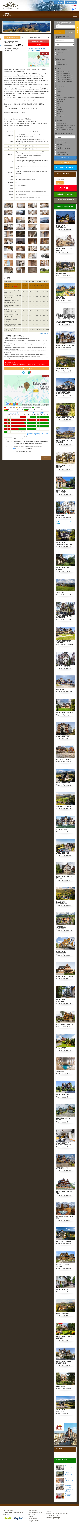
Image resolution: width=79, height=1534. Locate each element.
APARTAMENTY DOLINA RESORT (64, 466)
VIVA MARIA (60, 1071)
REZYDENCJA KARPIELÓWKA (61, 902)
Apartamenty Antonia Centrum (65, 1337)
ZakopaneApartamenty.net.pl (13, 1512)
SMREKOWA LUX (61, 1168)
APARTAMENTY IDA (62, 1290)
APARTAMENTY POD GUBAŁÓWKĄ (63, 226)
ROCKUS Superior (63, 783)
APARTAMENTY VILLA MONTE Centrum (63, 393)
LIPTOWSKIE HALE (62, 853)
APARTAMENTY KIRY (63, 1095)
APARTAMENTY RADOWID (65, 322)
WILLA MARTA (61, 1048)
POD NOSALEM (61, 274)
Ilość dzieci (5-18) (18, 438)
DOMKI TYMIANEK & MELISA (63, 1119)
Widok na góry (61, 99)
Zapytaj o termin (27, 368)
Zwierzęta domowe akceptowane (66, 97)
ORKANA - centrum (63, 666)
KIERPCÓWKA (61, 593)
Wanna (59, 91)
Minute (65, 187)
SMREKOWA (60, 689)
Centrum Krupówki (62, 123)
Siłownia (59, 109)
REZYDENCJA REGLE (63, 759)
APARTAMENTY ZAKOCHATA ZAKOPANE (64, 543)
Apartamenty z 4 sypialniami (65, 79)
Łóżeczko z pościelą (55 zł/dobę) (23, 451)
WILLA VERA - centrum (64, 1025)
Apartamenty (65, 168)
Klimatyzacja (60, 115)
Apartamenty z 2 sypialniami (65, 75)
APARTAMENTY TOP (63, 736)
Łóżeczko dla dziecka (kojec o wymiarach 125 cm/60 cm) (28, 446)
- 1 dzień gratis (65, 194)
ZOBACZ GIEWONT (62, 369)
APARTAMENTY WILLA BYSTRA (64, 877)
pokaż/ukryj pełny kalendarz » (38, 434)
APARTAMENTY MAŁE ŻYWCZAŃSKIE (63, 1362)
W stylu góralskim (62, 64)
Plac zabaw (60, 111)
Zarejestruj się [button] (70, 2)
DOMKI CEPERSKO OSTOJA (62, 1265)
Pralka (58, 113)
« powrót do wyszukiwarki (12, 37)
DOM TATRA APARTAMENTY (61, 298)
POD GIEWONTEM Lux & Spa (64, 1217)
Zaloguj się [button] (59, 2)
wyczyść (64, 162)
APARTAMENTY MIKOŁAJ (65, 713)
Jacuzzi (59, 107)
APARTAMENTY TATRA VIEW (64, 1192)
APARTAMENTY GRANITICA (61, 1000)
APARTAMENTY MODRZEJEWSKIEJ (62, 952)
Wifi (58, 93)
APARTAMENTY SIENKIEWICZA (61, 491)
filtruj (64, 158)
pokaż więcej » (44, 333)
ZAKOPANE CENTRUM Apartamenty (62, 149)
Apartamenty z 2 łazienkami (64, 81)
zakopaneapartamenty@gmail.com (57, 1513)
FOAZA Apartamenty (62, 154)
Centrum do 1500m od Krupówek (66, 125)
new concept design (53, 1518)
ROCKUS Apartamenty (63, 144)
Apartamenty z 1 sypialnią (64, 73)
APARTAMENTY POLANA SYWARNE (64, 441)
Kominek (59, 89)
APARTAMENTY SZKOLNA (65, 345)
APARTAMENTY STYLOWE (65, 417)
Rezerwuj (38, 45)
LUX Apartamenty (62, 147)
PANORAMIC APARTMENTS (61, 927)
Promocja (59, 55)
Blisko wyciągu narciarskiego (65, 129)
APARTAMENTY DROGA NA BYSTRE (64, 249)
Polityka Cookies (33, 1521)
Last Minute (60, 52)
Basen (58, 95)
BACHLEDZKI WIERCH (63, 1241)
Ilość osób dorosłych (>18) (20, 436)
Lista (59, 32)
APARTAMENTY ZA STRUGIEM (62, 568)
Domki (58, 62)
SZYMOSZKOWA (61, 830)
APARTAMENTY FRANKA (64, 976)
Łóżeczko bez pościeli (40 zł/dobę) (23, 448)
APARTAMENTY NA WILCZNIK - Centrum (63, 1144)
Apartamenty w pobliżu (38, 41)
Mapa (71, 32)
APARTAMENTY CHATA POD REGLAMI (64, 617)
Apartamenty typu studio (63, 71)
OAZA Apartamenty (62, 152)
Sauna (58, 103)
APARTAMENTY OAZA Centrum (63, 641)
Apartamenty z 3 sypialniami (65, 77)
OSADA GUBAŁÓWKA (63, 806)
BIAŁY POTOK (61, 1386)
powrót (46, 458)
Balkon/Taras (60, 101)
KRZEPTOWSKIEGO (63, 1313)
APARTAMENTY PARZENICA (61, 1410)
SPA (58, 105)
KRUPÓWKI (60, 515)
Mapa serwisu (33, 1518)
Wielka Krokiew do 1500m (64, 127)
